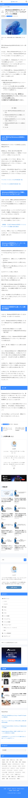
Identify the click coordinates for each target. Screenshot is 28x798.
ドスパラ (5, 604)
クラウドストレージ (16, 764)
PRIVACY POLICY (20, 788)
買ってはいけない (13, 778)
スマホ (4, 612)
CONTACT (9, 788)
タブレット (13, 768)
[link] (14, 468)
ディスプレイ (22, 768)
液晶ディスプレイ (21, 776)
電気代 (18, 778)
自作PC (3, 778)
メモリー (7, 774)
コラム (4, 609)
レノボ (12, 774)
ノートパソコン (9, 770)
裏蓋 (7, 778)
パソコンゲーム (6, 618)
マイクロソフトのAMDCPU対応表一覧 (10, 184)
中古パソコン (4, 776)
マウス (23, 772)
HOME (5, 788)
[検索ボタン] (26, 1)
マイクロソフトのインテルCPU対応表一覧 (11, 179)
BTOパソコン (6, 598)
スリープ (23, 766)
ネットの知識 (6, 615)
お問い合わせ (14, 587)
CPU (12, 424)
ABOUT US (14, 788)
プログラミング (6, 636)
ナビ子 (14, 449)
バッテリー (16, 770)
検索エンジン (14, 776)
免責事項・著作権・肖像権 (14, 790)
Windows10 (4, 764)
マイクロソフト (18, 772)
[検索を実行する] (25, 559)
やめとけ (9, 764)
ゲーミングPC (4, 766)
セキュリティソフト (5, 768)
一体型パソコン (17, 774)
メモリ (3, 774)
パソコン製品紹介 (7, 633)
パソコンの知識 (9, 16)
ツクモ (5, 601)
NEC (5, 630)
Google (4, 606)
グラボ (22, 764)
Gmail (21, 759)
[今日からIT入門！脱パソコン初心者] (14, 1)
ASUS (8, 759)
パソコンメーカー (7, 624)
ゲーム (10, 766)
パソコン (20, 770)
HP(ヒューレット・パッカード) (10, 627)
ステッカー (15, 766)
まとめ (6, 127)
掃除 (9, 776)
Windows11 (16, 424)
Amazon (3, 759)
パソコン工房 (4, 772)
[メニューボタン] (1, 1)
